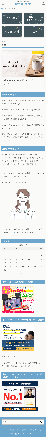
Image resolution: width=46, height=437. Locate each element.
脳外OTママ (23, 4)
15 (35, 259)
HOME (5, 8)
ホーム (5, 430)
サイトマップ (14, 430)
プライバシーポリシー (37, 430)
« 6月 (22, 273)
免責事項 (24, 430)
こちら (13, 232)
